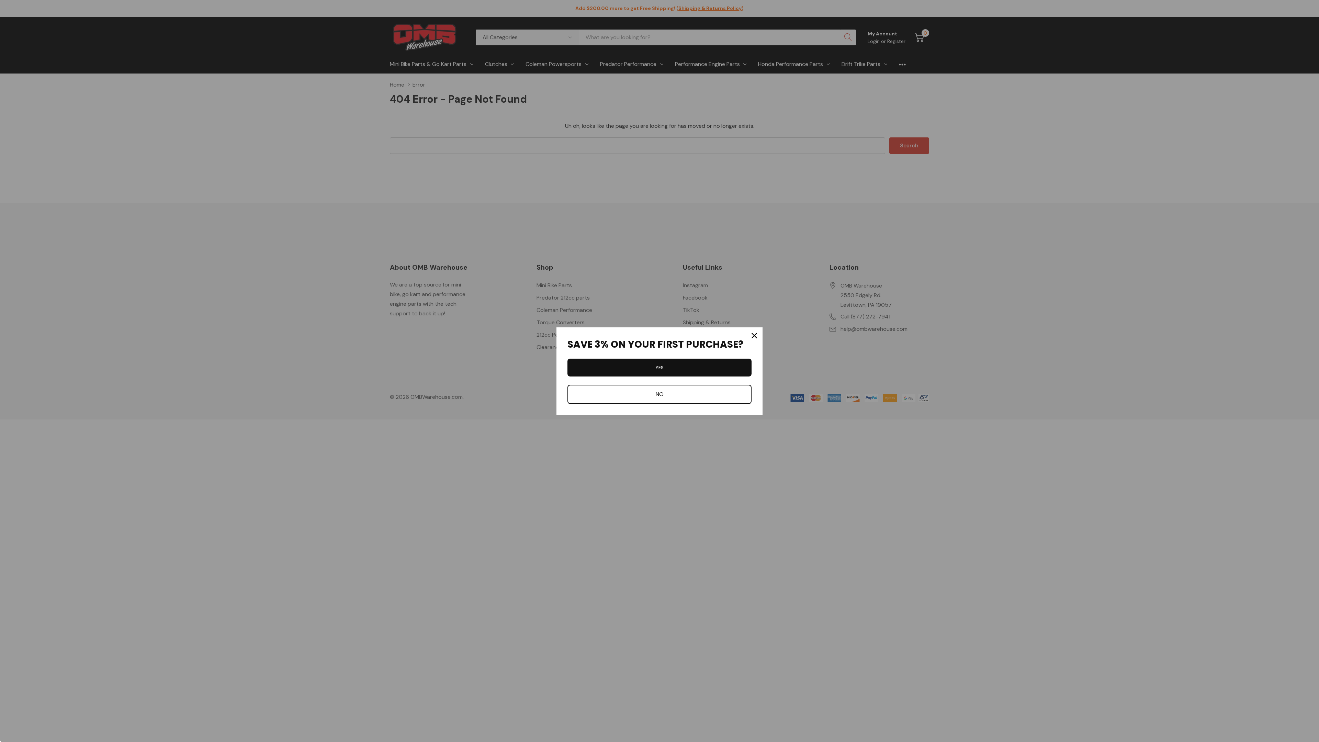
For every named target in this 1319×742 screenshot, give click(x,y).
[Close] (754, 335)
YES (659, 367)
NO (659, 394)
